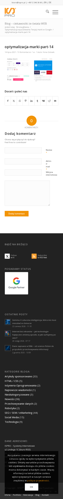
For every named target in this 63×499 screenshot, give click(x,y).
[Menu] (53, 12)
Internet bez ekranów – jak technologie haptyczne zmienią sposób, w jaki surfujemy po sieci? (34, 334)
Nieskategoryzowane (17, 394)
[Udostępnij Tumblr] (37, 100)
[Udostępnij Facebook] (8, 100)
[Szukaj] (46, 12)
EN (45, 2)
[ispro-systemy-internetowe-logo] (26, 12)
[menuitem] (46, 12)
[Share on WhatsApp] (20, 100)
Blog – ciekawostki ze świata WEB (26, 23)
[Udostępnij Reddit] (49, 100)
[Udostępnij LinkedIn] (31, 100)
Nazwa (49, 151)
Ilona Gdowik (48, 52)
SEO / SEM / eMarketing (18, 412)
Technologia (12, 421)
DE (50, 2)
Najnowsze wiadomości (18, 390)
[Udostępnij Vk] (43, 100)
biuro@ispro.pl (18, 2)
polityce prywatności (38, 480)
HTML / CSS (11, 381)
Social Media (12, 417)
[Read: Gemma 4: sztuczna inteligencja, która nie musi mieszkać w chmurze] (8, 322)
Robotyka (10, 408)
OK (31, 487)
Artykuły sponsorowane (18, 376)
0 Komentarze (24, 52)
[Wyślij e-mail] (55, 100)
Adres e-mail (48, 165)
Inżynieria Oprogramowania (20, 385)
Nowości (9, 399)
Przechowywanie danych (19, 403)
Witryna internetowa (51, 173)
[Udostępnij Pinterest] (26, 100)
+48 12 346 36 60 (35, 2)
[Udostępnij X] (14, 100)
